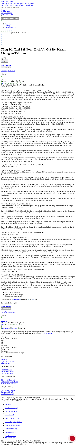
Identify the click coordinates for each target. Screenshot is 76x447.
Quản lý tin (22, 3)
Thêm (32, 3)
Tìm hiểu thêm (48, 333)
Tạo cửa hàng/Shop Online (13, 422)
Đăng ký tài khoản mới (8, 380)
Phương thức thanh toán (8, 383)
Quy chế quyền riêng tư (8, 390)
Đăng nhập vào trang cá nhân (24, 5)
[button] (38, 68)
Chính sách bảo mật (7, 392)
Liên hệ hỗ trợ (5, 363)
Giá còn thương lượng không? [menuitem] (14, 294)
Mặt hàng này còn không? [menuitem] (13, 292)
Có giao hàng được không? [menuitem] (13, 296)
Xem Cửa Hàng (6, 67)
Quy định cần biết (6, 370)
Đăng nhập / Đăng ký (7, 5)
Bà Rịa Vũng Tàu (13, 3)
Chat (28, 3)
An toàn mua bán (10, 437)
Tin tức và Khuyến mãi (8, 361)
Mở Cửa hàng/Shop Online (9, 382)
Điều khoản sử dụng (7, 371)
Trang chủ (4, 3)
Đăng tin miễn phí (6, 13)
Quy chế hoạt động (7, 373)
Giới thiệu (4, 359)
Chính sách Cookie (11, 432)
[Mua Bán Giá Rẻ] (7, 1)
